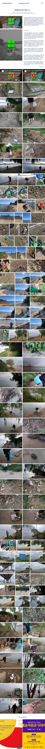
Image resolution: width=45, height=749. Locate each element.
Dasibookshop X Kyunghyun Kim (15, 3)
